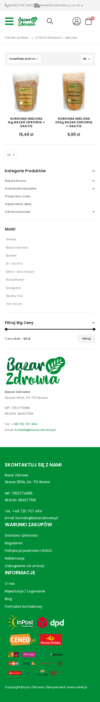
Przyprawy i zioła (17, 196)
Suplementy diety (18, 204)
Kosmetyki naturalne (20, 188)
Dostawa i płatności (21, 535)
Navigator (13, 288)
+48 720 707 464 (24, 424)
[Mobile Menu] (11, 21)
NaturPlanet (15, 279)
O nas (10, 583)
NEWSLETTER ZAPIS (20, 5)
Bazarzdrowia (15, 180)
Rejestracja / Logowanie (25, 591)
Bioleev (11, 255)
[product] (26, 92)
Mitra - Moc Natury (20, 271)
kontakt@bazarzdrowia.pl (35, 430)
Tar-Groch (14, 304)
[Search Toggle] (50, 21)
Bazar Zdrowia (17, 247)
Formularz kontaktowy (23, 606)
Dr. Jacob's (14, 263)
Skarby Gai (14, 296)
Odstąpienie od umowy (24, 565)
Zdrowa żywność (18, 211)
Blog (8, 598)
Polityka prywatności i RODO (28, 550)
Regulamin (14, 542)
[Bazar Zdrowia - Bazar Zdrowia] (28, 21)
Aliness (11, 239)
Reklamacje (15, 558)
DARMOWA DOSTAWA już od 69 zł (61, 5)
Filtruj (86, 338)
